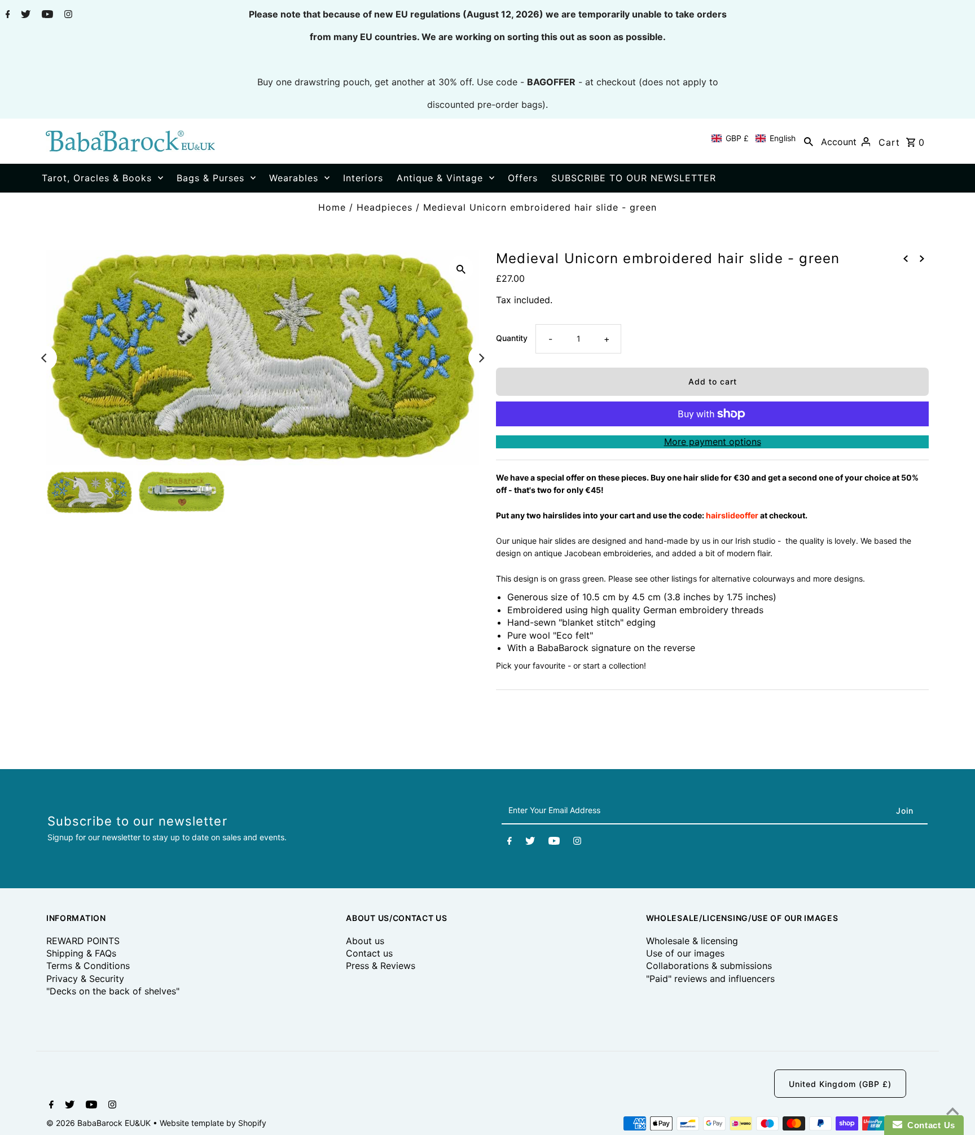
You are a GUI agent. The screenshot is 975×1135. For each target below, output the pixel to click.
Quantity (512, 338)
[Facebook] (6, 15)
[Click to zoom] (461, 268)
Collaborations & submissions (709, 965)
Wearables (293, 178)
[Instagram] (67, 15)
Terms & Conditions (88, 965)
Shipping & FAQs (81, 953)
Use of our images (685, 953)
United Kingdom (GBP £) (840, 1084)
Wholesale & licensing (692, 940)
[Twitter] (24, 15)
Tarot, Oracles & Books (97, 178)
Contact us (369, 953)
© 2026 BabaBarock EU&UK (99, 1123)
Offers (523, 178)
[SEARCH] (808, 141)
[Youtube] (46, 15)
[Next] (480, 358)
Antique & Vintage (440, 178)
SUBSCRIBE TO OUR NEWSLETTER (633, 178)
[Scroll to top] (952, 1112)
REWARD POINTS (83, 940)
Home (332, 207)
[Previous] (44, 358)
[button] (753, 138)
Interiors (363, 178)
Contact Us (928, 1125)
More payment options (712, 441)
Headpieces (384, 207)
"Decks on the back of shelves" (112, 991)
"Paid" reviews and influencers (710, 978)
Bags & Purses (210, 178)
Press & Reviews (380, 965)
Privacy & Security (85, 978)
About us (365, 940)
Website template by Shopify (213, 1123)
